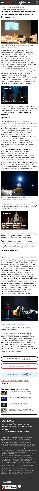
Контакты (5, 429)
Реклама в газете (23, 424)
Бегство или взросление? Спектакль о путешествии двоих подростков (19, 404)
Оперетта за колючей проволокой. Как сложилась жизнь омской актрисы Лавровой (21, 409)
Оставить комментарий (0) (19, 366)
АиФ (15, 47)
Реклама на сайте (8, 424)
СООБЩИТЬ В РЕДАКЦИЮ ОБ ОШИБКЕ (15, 432)
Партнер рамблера (17, 482)
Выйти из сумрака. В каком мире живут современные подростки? (20, 398)
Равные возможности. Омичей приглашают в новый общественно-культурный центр (21, 392)
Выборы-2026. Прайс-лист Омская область (17, 426)
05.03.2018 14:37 (6, 7)
